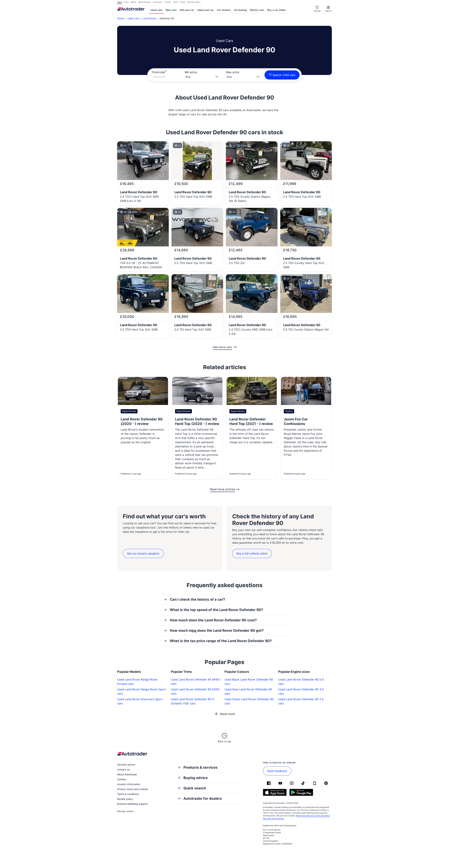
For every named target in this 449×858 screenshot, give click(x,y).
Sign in (328, 10)
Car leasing (240, 9)
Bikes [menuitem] (133, 2)
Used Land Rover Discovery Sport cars (140, 701)
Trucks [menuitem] (167, 2)
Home (120, 18)
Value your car (205, 9)
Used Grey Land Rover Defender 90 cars (248, 691)
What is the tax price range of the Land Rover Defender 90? (221, 641)
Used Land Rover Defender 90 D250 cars (195, 691)
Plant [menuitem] (182, 2)
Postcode (158, 72)
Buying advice (195, 778)
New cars (171, 9)
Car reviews (224, 9)
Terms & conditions (128, 794)
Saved (317, 10)
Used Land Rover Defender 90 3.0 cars (301, 691)
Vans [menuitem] (126, 2)
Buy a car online (276, 9)
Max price (232, 72)
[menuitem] (156, 10)
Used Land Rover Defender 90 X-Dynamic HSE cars (193, 701)
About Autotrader (127, 774)
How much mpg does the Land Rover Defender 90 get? (217, 630)
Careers (121, 779)
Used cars (156, 9)
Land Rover (149, 18)
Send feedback (277, 771)
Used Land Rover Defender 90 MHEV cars (195, 681)
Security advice (126, 764)
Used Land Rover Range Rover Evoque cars (137, 681)
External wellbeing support (132, 803)
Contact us (123, 769)
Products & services (200, 767)
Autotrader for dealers (202, 798)
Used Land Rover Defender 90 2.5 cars (301, 701)
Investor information (128, 784)
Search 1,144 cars (284, 75)
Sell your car (187, 9)
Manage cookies (125, 811)
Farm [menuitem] (175, 2)
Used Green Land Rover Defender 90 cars (249, 701)
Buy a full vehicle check (252, 553)
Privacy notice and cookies (132, 789)
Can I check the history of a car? (197, 599)
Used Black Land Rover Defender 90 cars (248, 681)
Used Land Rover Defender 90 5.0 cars (301, 681)
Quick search (194, 788)
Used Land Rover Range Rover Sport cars (141, 691)
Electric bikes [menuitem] (193, 2)
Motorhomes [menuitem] (144, 2)
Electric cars (257, 9)
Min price (191, 72)
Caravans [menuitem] (157, 2)
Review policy (125, 798)
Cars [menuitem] (119, 2)
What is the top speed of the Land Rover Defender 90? (216, 610)
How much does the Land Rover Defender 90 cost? (213, 620)
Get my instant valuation (143, 553)
